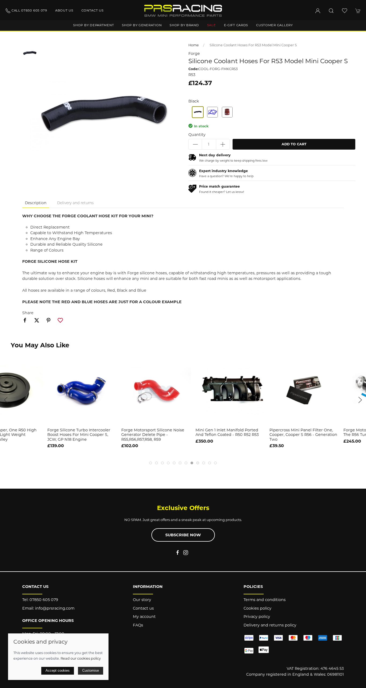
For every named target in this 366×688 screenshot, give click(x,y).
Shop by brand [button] (184, 25)
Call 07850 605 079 (29, 10)
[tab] (150, 463)
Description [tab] (35, 203)
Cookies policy (257, 608)
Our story (142, 599)
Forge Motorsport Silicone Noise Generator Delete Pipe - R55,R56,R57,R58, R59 (105, 435)
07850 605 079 (43, 599)
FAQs (138, 625)
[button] (331, 10)
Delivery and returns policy (270, 625)
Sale (211, 25)
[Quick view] (358, 416)
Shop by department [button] (93, 25)
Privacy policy (257, 616)
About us (64, 10)
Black (193, 101)
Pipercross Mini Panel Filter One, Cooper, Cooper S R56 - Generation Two (256, 435)
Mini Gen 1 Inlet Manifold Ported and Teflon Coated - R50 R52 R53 (179, 432)
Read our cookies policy (81, 658)
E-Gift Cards (236, 25)
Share (27, 312)
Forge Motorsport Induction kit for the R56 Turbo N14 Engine (330, 432)
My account (144, 616)
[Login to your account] (317, 10)
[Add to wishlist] (358, 362)
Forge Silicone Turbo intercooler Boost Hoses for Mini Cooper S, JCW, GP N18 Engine (31, 435)
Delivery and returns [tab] (75, 203)
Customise (90, 670)
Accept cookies (58, 670)
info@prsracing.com (54, 608)
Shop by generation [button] (142, 25)
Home (193, 45)
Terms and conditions (265, 599)
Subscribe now (183, 535)
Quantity (197, 134)
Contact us (92, 10)
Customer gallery (274, 25)
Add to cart (294, 144)
